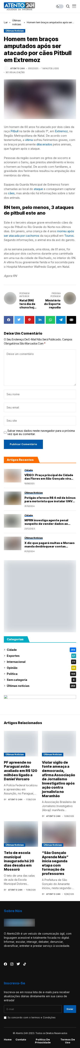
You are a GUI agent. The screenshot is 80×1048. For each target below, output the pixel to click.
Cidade (41, 649)
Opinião (41, 667)
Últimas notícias (14, 30)
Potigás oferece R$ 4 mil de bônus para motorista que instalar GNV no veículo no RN (50, 499)
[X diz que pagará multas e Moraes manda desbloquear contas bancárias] (12, 543)
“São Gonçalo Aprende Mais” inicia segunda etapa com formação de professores (55, 863)
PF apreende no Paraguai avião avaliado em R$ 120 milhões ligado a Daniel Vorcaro (20, 770)
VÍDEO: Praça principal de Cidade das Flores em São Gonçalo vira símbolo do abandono (48, 476)
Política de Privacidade (43, 1041)
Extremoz (61, 131)
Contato (21, 1039)
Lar (6, 22)
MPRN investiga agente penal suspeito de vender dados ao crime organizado (46, 522)
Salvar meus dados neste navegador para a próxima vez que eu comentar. (41, 432)
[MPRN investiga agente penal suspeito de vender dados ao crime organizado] (12, 521)
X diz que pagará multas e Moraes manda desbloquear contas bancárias (49, 544)
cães (11, 193)
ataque (38, 189)
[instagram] (11, 964)
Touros (69, 235)
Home (8, 1039)
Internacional (41, 661)
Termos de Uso (67, 1041)
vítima (29, 140)
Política (41, 673)
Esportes (41, 655)
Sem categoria (41, 679)
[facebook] (5, 964)
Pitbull (14, 131)
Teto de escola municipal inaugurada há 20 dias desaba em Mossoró (19, 861)
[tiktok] (24, 964)
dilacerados (44, 144)
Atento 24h (17, 68)
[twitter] (18, 964)
